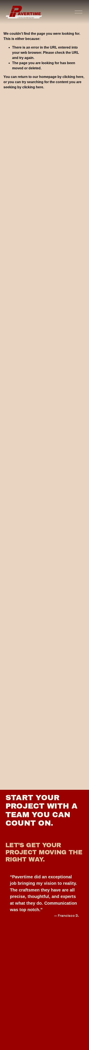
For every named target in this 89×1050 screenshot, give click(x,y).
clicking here (72, 77)
